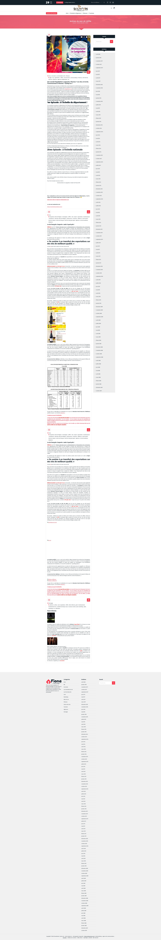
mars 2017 (98, 81)
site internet (85, 77)
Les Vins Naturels (67, 692)
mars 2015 (98, 114)
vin (68, 79)
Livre (65, 694)
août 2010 (98, 279)
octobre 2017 (99, 64)
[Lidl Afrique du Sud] (68, 316)
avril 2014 (98, 141)
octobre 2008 (99, 353)
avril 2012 (98, 215)
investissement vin (52, 606)
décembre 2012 (99, 188)
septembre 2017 (99, 67)
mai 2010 (98, 289)
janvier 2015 (98, 121)
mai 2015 (98, 108)
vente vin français (60, 220)
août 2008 (98, 360)
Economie (54, 75)
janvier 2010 (98, 303)
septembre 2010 (99, 276)
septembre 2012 (99, 199)
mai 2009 (98, 330)
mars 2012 (98, 219)
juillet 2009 (98, 323)
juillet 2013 (98, 165)
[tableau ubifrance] (68, 376)
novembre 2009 (99, 310)
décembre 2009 (99, 306)
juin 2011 (98, 246)
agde (50, 77)
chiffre (61, 77)
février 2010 (98, 300)
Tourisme (91, 13)
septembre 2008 (99, 357)
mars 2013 (98, 178)
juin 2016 (98, 91)
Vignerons (66, 709)
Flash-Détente (51, 611)
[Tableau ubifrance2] (68, 399)
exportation (80, 216)
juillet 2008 (98, 363)
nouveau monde (72, 606)
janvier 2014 (98, 151)
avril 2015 (98, 111)
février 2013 (98, 182)
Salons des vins (67, 704)
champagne (64, 216)
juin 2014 (98, 135)
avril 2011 (98, 252)
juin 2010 (98, 286)
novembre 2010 (99, 269)
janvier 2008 (98, 384)
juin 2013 (98, 168)
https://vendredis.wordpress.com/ (54, 206)
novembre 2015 (99, 101)
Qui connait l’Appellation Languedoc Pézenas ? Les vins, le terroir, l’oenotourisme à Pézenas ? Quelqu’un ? (67, 82)
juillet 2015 (98, 104)
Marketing (66, 697)
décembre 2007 (99, 387)
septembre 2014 (99, 131)
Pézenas (85, 13)
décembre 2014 (99, 125)
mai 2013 (98, 172)
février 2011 (98, 259)
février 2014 (98, 148)
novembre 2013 (99, 155)
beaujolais (51, 216)
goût (77, 605)
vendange (50, 608)
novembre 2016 (99, 87)
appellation (57, 77)
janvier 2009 (98, 343)
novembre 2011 (99, 232)
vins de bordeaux (84, 220)
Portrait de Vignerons (75, 13)
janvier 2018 (98, 57)
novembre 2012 (99, 192)
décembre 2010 (99, 266)
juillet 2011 (98, 242)
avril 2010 (98, 293)
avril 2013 (98, 175)
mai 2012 (98, 212)
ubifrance (80, 218)
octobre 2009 (99, 313)
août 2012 (98, 202)
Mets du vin (66, 699)
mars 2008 (98, 377)
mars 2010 (98, 296)
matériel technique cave (62, 606)
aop (53, 77)
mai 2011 (98, 249)
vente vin (50, 79)
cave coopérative (61, 605)
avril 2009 (98, 333)
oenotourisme (67, 77)
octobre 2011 (99, 236)
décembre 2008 (99, 347)
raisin (85, 606)
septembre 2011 (99, 239)
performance (69, 218)
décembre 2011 (99, 229)
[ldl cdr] (68, 334)
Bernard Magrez (58, 216)
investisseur (51, 218)
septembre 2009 (99, 316)
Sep (88, 212)
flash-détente (72, 605)
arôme (55, 605)
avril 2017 (98, 77)
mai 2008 (98, 370)
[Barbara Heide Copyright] (68, 618)
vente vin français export (69, 220)
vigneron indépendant (62, 79)
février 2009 (98, 340)
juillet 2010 (98, 283)
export (75, 216)
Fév (88, 72)
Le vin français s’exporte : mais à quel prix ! (60, 224)
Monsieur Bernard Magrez (60, 218)
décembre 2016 (99, 84)
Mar (88, 600)
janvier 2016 (98, 98)
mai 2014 (98, 138)
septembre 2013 (99, 162)
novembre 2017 (99, 61)
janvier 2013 (98, 185)
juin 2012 (98, 209)
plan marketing (79, 606)
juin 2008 (98, 367)
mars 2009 (98, 337)
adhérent (51, 605)
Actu (67, 13)
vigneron (55, 79)
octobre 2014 (99, 128)
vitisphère (62, 412)
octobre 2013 (99, 158)
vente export (85, 218)
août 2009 (98, 320)
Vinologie (51, 603)
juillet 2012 (98, 205)
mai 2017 (98, 74)
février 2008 (98, 380)
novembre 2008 (99, 350)
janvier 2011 (98, 262)
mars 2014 (98, 145)
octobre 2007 (99, 390)
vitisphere (50, 222)
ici (50, 246)
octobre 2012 (99, 195)
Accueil (74, 22)
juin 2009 (98, 326)
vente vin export (52, 220)
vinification (57, 608)
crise (72, 216)
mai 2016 (98, 94)
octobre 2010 (99, 273)
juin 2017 (98, 71)
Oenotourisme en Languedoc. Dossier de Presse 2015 (68, 182)
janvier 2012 (98, 225)
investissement (86, 216)
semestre (75, 218)
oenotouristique (74, 77)
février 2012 (98, 222)
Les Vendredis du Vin (60, 75)
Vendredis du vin (68, 88)
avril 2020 (98, 54)
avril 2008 (98, 374)
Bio (64, 684)
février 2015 (98, 118)
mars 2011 (98, 256)
